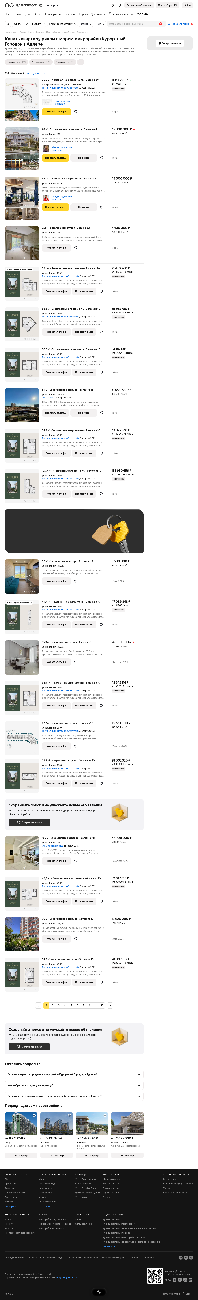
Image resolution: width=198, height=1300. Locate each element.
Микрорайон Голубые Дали (52, 1219)
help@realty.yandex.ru (66, 1277)
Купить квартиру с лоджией (117, 1233)
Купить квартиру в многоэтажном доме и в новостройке (131, 1242)
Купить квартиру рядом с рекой (119, 1224)
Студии (106, 1197)
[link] (187, 5)
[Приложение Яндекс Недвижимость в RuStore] (190, 1279)
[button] (119, 5)
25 (102, 1005)
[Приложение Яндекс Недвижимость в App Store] (174, 1279)
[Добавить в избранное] (76, 111)
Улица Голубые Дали (85, 1188)
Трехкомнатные (111, 1183)
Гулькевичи (11, 1197)
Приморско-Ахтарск (15, 1192)
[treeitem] (13, 14)
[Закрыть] (192, 24)
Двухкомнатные (111, 1188)
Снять (78, 1219)
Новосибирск (45, 1188)
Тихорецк (9, 1188)
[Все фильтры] (8, 24)
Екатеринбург (46, 1192)
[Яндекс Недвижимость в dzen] (186, 1258)
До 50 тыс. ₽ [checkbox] (39, 535)
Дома (8, 1219)
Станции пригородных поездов (179, 1183)
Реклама (32, 1257)
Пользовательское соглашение (83, 1257)
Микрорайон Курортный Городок (55, 1224)
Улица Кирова (82, 1197)
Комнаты (9, 1224)
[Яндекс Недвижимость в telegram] (191, 1258)
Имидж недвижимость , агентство (64, 148)
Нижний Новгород (48, 1201)
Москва (42, 1179)
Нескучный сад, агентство (62, 102)
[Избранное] (112, 5)
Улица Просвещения (85, 1179)
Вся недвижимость (14, 1257)
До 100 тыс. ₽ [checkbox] (19, 544)
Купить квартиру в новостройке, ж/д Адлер (125, 1237)
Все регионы (169, 1179)
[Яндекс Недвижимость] (24, 5)
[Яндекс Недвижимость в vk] (181, 1258)
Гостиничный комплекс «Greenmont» (60, 88)
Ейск (7, 1179)
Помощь (134, 1257)
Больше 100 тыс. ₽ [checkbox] (43, 544)
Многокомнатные (112, 1179)
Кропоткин (10, 1183)
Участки (9, 1228)
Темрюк (9, 1201)
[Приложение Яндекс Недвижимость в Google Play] (180, 1279)
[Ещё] (80, 62)
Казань (42, 1197)
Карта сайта (148, 1257)
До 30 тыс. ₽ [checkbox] (18, 535)
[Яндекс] (187, 1293)
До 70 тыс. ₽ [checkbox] (59, 535)
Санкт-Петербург (47, 1183)
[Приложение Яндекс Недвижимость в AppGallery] (185, 1279)
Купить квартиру (111, 1219)
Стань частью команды (51, 1257)
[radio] (53, 1005)
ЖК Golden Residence (52, 845)
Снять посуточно (83, 1224)
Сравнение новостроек (175, 1192)
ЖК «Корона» (49, 397)
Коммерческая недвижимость (20, 1233)
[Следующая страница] (110, 1005)
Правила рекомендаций (114, 1257)
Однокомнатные (111, 1192)
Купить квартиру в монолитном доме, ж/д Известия (129, 1228)
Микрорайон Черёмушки (51, 1228)
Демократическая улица (87, 1192)
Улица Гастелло (83, 1183)
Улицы (166, 1188)
